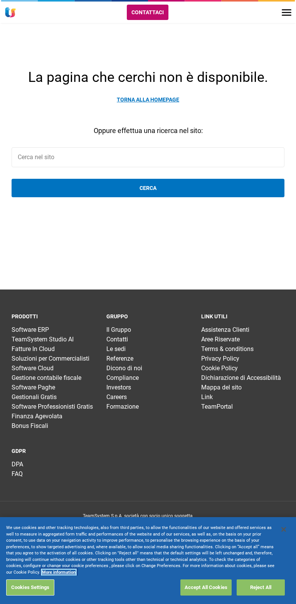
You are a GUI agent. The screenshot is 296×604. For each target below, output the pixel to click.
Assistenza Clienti (225, 329)
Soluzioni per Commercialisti (50, 358)
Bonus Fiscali (30, 425)
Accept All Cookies (206, 587)
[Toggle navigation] (286, 12)
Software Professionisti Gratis (52, 406)
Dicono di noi (124, 368)
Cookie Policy (219, 368)
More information (59, 572)
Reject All (260, 587)
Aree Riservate (220, 339)
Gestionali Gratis (34, 397)
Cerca (148, 188)
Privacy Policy (220, 358)
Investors (118, 387)
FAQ (17, 474)
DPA (17, 464)
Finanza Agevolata (37, 416)
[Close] (283, 529)
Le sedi (116, 349)
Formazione (122, 406)
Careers (116, 397)
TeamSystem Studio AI (43, 339)
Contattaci (147, 12)
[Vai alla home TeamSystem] (10, 12)
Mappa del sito (221, 387)
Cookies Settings (30, 587)
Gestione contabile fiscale (46, 377)
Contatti (117, 339)
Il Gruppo (118, 329)
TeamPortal (217, 406)
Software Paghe (33, 387)
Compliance (122, 377)
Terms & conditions (227, 349)
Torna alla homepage (148, 99)
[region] (148, 560)
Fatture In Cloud (33, 349)
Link (207, 397)
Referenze (119, 358)
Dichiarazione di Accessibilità (241, 377)
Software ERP (30, 329)
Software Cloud (33, 368)
